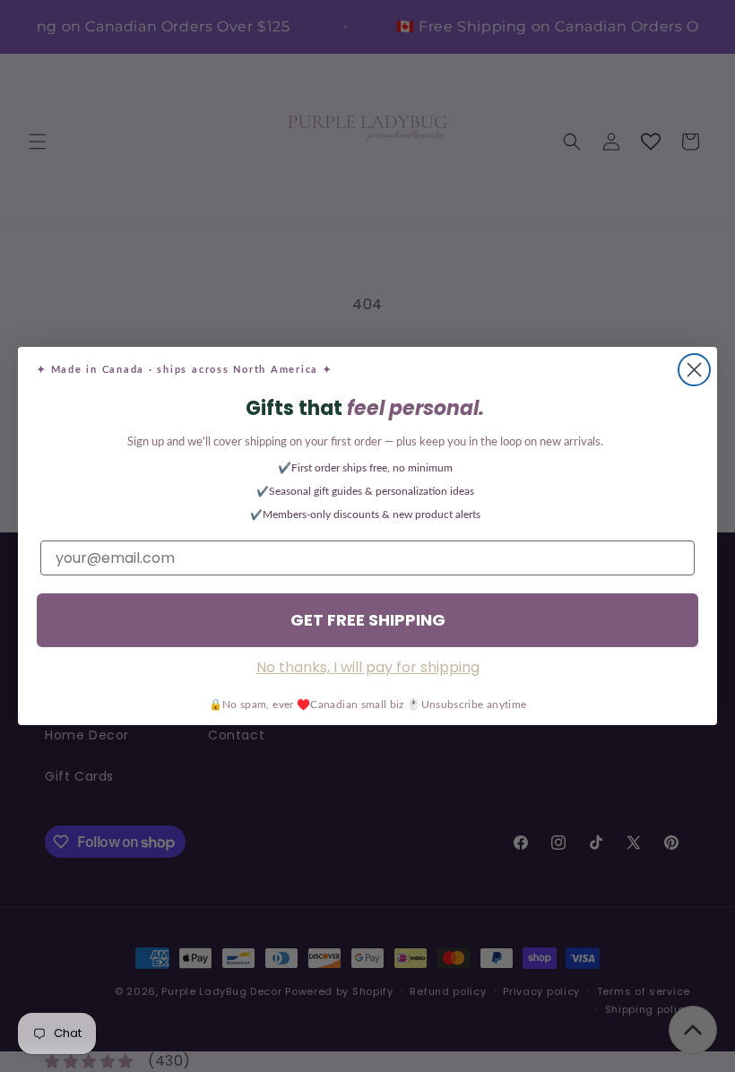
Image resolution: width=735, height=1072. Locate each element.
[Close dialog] (694, 369)
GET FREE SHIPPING (367, 620)
